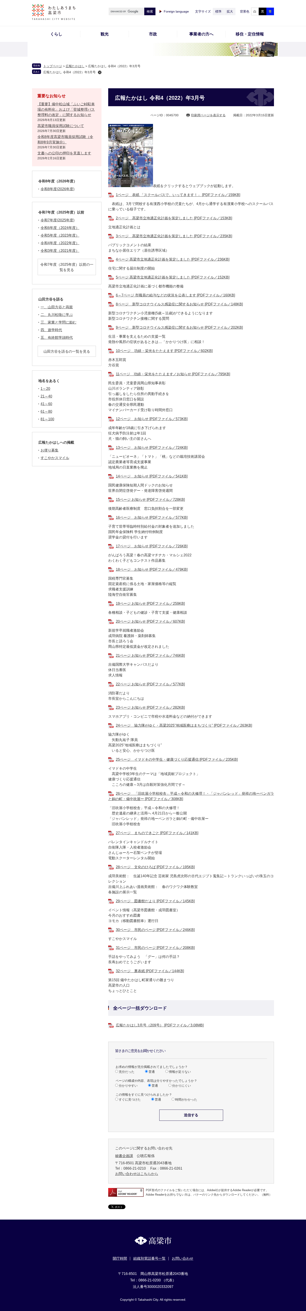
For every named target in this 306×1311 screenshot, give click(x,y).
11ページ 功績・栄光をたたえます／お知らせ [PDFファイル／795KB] (173, 374)
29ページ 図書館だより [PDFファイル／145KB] (155, 901)
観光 (105, 34)
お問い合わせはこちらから (136, 1174)
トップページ (52, 66)
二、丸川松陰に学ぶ (57, 315)
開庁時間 (120, 1258)
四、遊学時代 (51, 330)
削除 (99, 72)
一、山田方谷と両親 (57, 307)
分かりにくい (181, 1085)
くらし (56, 34)
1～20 (45, 389)
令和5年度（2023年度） (60, 235)
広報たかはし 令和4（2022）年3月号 (69, 72)
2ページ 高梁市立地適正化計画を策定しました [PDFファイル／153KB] (174, 218)
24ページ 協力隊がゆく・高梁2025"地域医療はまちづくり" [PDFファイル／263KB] (184, 725)
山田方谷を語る (50, 299)
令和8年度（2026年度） (57, 181)
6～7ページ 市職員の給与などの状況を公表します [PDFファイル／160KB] (175, 295)
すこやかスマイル (55, 458)
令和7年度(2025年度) (57, 220)
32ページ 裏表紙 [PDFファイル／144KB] (150, 971)
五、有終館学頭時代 (57, 337)
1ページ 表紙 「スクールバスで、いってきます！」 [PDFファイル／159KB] (178, 195)
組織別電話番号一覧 (149, 1258)
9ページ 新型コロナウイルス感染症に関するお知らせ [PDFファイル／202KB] (179, 327)
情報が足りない (180, 1071)
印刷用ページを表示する (208, 115)
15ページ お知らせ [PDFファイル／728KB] (150, 499)
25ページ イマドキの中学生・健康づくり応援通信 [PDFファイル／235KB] (177, 759)
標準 (218, 11)
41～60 (46, 404)
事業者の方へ (201, 34)
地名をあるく (49, 381)
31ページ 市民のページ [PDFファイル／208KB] (155, 948)
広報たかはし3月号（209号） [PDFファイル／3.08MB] (160, 1025)
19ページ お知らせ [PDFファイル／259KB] (150, 603)
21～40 (46, 396)
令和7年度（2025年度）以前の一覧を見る (66, 267)
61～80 (46, 411)
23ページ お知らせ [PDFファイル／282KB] (150, 707)
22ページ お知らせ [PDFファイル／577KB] (150, 684)
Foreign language (176, 11)
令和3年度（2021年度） (60, 251)
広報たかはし (75, 66)
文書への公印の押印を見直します (64, 153)
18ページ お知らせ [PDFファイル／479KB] (151, 569)
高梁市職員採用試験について (60, 126)
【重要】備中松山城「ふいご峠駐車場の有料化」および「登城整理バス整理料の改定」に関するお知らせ (66, 109)
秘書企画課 (124, 1156)
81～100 (47, 419)
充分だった (126, 1071)
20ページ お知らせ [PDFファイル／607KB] (150, 621)
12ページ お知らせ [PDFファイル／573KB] (151, 419)
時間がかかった (186, 1099)
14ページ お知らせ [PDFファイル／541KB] (151, 476)
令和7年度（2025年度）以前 (61, 212)
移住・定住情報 (250, 34)
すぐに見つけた (130, 1099)
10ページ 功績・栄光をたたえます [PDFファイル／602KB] (164, 351)
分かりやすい (128, 1085)
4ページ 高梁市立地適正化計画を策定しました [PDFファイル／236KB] (172, 259)
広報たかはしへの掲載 (56, 442)
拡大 (230, 11)
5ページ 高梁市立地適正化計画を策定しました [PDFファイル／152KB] (172, 277)
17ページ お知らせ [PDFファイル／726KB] (151, 546)
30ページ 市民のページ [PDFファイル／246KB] (155, 930)
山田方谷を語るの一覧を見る (66, 351)
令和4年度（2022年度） (60, 243)
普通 (152, 1071)
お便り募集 (49, 450)
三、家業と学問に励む (58, 322)
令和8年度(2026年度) (57, 189)
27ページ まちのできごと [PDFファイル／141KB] (157, 833)
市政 (153, 34)
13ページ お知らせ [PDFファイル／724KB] (151, 447)
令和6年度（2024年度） (60, 228)
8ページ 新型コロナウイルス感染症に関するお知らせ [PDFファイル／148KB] (179, 304)
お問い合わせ (182, 1258)
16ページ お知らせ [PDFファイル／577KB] (151, 517)
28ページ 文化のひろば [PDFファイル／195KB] (155, 867)
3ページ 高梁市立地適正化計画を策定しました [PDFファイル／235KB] (174, 236)
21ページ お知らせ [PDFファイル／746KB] (150, 655)
